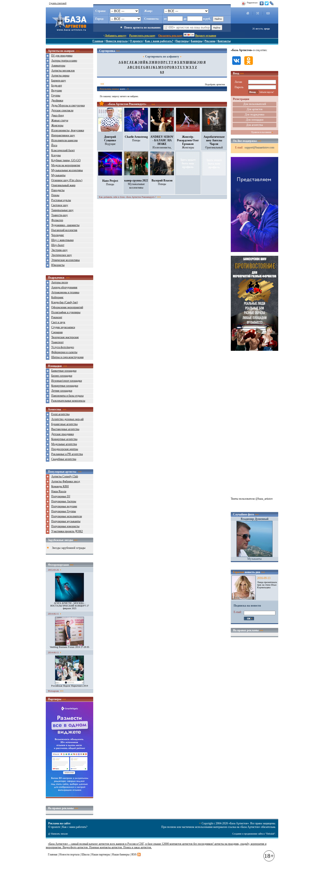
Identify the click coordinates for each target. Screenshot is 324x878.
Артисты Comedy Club (64, 476)
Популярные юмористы (65, 526)
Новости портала (117, 41)
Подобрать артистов (215, 84)
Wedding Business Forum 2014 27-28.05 (69, 647)
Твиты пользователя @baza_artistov (252, 498)
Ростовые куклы (61, 200)
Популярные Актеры (63, 501)
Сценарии (57, 332)
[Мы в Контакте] (236, 65)
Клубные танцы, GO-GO (66, 160)
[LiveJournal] (271, 3)
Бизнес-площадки (61, 375)
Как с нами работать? (159, 41)
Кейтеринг (57, 297)
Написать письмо (59, 833)
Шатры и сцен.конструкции (67, 357)
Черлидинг (57, 235)
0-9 (162, 72)
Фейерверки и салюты (64, 352)
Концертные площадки (64, 385)
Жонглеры (57, 125)
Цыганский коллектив (64, 230)
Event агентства (60, 414)
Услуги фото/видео (62, 347)
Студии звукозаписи (63, 327)
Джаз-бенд (57, 115)
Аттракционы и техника (65, 292)
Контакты (224, 41)
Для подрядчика (254, 114)
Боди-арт (56, 85)
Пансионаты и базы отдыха (67, 395)
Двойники (57, 100)
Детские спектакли (62, 110)
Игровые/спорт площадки (66, 380)
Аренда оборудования (64, 287)
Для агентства (254, 125)
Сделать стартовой (57, 3)
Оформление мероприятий (67, 307)
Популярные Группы (63, 511)
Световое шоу (59, 205)
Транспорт (57, 342)
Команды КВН (60, 486)
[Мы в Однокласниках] (248, 65)
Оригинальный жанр (63, 185)
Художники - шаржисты (65, 225)
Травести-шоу (59, 215)
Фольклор (57, 220)
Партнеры (182, 41)
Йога (54, 145)
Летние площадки (61, 390)
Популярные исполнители (66, 516)
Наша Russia (58, 491)
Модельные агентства (64, 444)
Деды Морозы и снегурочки (68, 105)
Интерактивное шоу (63, 135)
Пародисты (58, 190)
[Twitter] (266, 3)
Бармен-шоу (58, 80)
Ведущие (56, 90)
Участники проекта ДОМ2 (67, 531)
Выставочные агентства (65, 429)
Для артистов (255, 109)
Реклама (209, 41)
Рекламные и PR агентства (67, 454)
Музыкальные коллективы (67, 170)
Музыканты (58, 175)
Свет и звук (58, 322)
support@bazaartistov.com (259, 147)
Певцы (55, 195)
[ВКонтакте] (261, 3)
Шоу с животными (62, 240)
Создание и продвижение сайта (247, 833)
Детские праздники (62, 434)
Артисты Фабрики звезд (65, 481)
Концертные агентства (64, 439)
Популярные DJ (60, 496)
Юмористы (58, 265)
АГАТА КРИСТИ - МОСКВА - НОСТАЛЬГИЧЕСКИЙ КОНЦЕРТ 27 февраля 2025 (69, 606)
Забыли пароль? (266, 92)
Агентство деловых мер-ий (67, 419)
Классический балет (63, 150)
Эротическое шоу (61, 255)
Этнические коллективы (65, 260)
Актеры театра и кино (64, 60)
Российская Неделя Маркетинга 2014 (69, 685)
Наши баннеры (121, 854)
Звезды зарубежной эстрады (68, 548)
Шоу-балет (57, 245)
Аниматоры (58, 65)
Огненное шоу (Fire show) (66, 180)
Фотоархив (53, 691)
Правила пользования (261, 132)
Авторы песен (59, 282)
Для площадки (254, 119)
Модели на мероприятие (65, 165)
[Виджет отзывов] (69, 795)
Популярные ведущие (64, 506)
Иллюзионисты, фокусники (67, 130)
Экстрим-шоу (59, 250)
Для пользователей (254, 104)
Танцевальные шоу (62, 210)
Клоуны (56, 155)
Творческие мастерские (65, 337)
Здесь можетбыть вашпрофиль (188, 163)
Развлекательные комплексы (68, 400)
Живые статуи (59, 120)
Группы (55, 95)
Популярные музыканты (65, 521)
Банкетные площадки (63, 370)
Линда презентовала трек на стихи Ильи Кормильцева (267, 585)
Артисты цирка (60, 75)
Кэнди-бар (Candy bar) (64, 302)
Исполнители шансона (64, 140)
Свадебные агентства (63, 459)
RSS (134, 854)
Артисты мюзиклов (63, 70)
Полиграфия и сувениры (65, 312)
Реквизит (56, 317)
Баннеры (196, 41)
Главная (98, 41)
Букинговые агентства (64, 424)
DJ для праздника (61, 55)
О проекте (136, 41)
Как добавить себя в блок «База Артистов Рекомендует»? (127, 197)
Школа (85, 854)
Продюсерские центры (64, 449)
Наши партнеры (100, 854)
